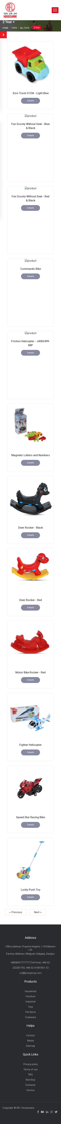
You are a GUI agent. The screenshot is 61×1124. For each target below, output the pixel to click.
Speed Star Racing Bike (30, 817)
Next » (38, 912)
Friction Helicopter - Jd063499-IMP (30, 343)
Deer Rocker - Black (30, 527)
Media (30, 1040)
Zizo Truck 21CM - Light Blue (31, 93)
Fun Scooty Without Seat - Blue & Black (30, 126)
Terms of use (30, 1069)
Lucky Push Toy (30, 889)
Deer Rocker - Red (30, 600)
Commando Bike (30, 268)
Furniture (30, 996)
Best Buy (30, 1079)
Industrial (30, 1001)
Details (30, 100)
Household (30, 991)
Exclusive (30, 1085)
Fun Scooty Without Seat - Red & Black (30, 198)
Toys (14, 28)
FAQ (30, 1074)
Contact (30, 1035)
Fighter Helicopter (30, 744)
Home (5, 28)
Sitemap (30, 1046)
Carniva (30, 1090)
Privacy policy (30, 1064)
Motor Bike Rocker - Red (30, 672)
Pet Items (30, 1012)
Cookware (30, 1017)
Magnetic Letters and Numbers (30, 455)
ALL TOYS (24, 28)
